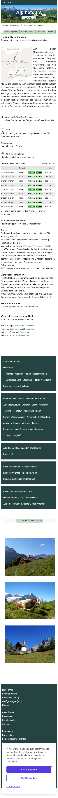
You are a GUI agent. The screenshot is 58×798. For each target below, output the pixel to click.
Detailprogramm (11, 32)
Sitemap (6, 724)
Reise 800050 (39, 25)
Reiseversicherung (11, 466)
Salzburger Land (13, 380)
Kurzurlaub (31, 417)
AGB (4, 743)
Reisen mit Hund (11, 429)
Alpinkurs (7, 423)
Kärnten (9, 374)
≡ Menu (7, 2)
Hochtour (17, 411)
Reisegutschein (29, 466)
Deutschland (16, 361)
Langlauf (17, 435)
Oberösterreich (39, 374)
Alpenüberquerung (11, 405)
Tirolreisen (28, 25)
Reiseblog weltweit (12, 479)
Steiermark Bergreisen (19, 332)
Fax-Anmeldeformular (34, 211)
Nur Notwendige (29, 778)
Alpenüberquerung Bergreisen (23, 326)
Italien (16, 386)
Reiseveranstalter (23, 491)
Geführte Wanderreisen (14, 417)
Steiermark (28, 380)
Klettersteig (44, 417)
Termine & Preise (27, 32)
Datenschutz (12, 761)
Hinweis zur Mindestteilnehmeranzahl (17, 157)
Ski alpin (7, 435)
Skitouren (38, 429)
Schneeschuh (26, 429)
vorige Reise (22, 521)
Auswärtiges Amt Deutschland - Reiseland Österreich (26, 297)
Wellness (26, 423)
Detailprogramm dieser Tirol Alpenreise (19, 306)
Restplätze (35, 448)
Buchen (51, 32)
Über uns (41, 504)
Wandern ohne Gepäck (13, 398)
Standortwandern (40, 405)
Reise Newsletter (11, 473)
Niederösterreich (23, 374)
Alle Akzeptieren (29, 769)
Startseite (4, 25)
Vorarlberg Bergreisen (19, 335)
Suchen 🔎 (29, 18)
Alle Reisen (8, 448)
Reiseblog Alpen (29, 473)
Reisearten (8, 491)
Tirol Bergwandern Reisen (21, 319)
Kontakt (6, 705)
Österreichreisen (16, 25)
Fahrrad (16, 423)
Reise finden (8, 712)
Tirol (37, 380)
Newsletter (7, 690)
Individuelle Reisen (32, 411)
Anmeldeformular (11, 504)
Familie (35, 423)
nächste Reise (36, 521)
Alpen (6, 361)
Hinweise (41, 32)
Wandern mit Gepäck (35, 398)
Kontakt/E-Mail (28, 504)
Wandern (26, 405)
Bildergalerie (29, 479)
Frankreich (25, 386)
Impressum (7, 731)
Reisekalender (22, 448)
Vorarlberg (46, 380)
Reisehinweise (31, 497)
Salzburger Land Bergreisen (22, 329)
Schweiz (7, 386)
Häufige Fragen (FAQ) (13, 497)
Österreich (8, 367)
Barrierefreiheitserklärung (14, 739)
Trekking (7, 411)
